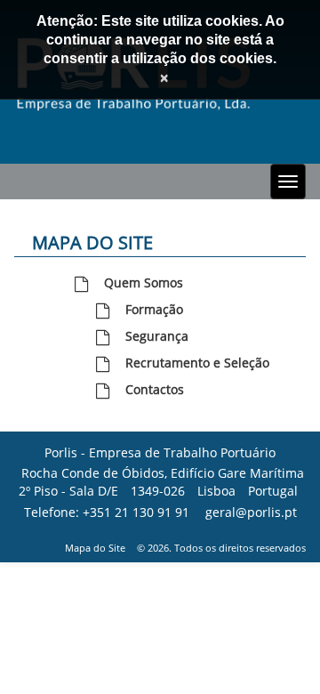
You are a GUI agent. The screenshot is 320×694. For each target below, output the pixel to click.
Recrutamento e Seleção (197, 362)
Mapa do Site (95, 547)
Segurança (156, 335)
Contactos (154, 389)
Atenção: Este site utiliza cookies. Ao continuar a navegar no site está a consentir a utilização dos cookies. (160, 39)
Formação (154, 309)
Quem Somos (143, 282)
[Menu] (288, 181)
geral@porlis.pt (251, 512)
